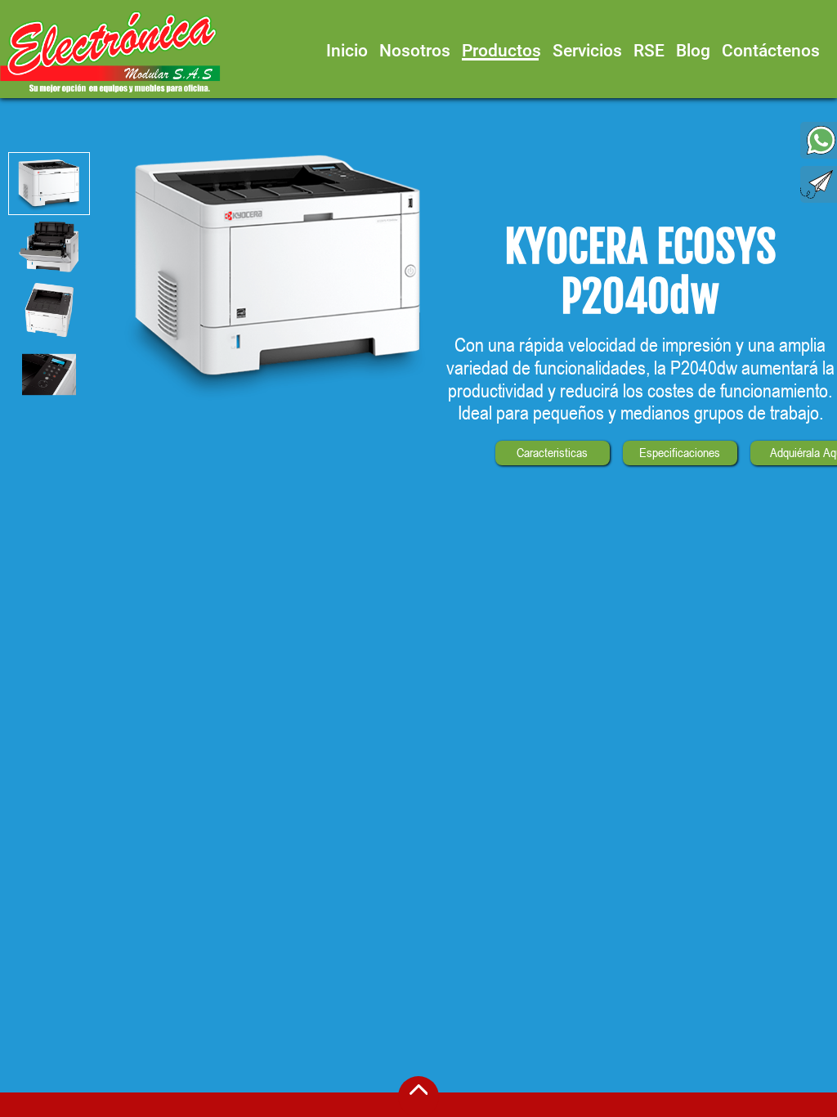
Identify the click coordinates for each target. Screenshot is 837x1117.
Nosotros (414, 51)
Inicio (347, 51)
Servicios (587, 51)
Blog (693, 51)
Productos (501, 51)
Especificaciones (679, 452)
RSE (649, 51)
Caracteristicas (552, 452)
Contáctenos (771, 51)
